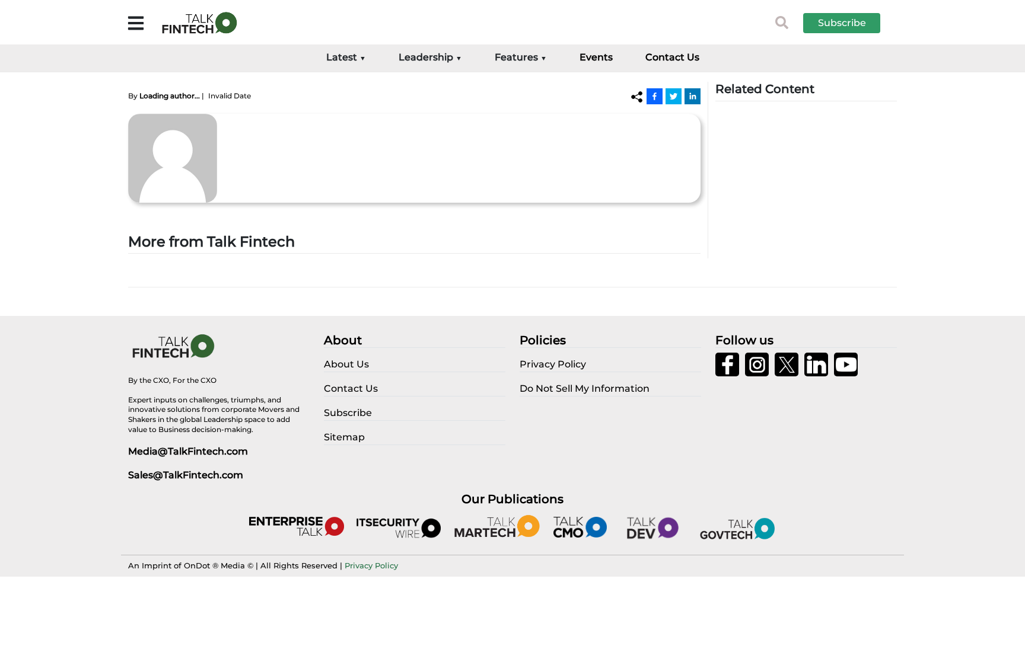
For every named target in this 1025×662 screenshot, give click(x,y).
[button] (850, 23)
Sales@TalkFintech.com (185, 475)
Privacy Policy (371, 565)
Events (596, 57)
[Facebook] (655, 96)
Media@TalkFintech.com (188, 451)
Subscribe (842, 22)
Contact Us (672, 57)
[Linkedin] (693, 96)
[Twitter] (674, 96)
